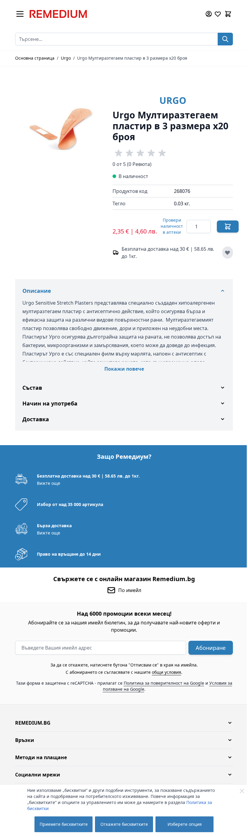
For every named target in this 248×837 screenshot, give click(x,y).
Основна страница (34, 58)
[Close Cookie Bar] (242, 791)
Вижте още (46, 483)
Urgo (66, 58)
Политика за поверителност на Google (161, 683)
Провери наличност (172, 226)
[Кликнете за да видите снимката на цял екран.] (60, 128)
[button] (122, 722)
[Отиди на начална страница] (113, 14)
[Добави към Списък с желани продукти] (227, 252)
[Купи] (228, 226)
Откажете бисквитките (124, 824)
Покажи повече (124, 369)
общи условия (164, 672)
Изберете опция (185, 824)
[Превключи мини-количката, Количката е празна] (228, 14)
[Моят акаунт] (208, 14)
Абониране (209, 647)
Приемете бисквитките (64, 824)
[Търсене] (225, 39)
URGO (172, 100)
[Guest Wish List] (218, 14)
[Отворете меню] (20, 14)
